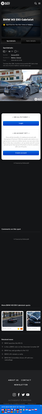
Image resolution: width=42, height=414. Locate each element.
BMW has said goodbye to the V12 (17, 350)
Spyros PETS (15, 55)
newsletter (21, 385)
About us (13, 380)
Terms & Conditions (14, 404)
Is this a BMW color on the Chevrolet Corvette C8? (22, 347)
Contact (26, 380)
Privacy (32, 404)
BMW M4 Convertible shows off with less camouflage (19, 359)
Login (21, 123)
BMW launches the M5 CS (14, 343)
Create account (21, 153)
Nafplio (13, 57)
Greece (18, 57)
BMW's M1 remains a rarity (14, 354)
